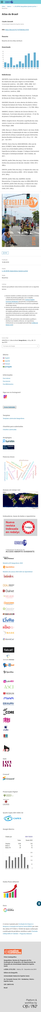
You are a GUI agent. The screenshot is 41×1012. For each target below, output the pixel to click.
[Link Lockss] (6, 805)
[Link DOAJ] (9, 587)
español (7, 361)
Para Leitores (6, 378)
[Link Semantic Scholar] (8, 660)
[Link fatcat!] (8, 652)
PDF (6, 253)
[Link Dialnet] (8, 592)
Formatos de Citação (9, 346)
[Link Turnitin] (8, 442)
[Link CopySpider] (8, 449)
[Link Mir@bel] (8, 667)
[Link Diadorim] (8, 605)
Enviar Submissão (9, 407)
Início (3, 6)
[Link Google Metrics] (18, 870)
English (7, 358)
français (7, 364)
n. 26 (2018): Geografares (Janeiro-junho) (24, 6)
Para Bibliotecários (8, 384)
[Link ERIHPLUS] (8, 705)
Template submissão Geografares (13, 418)
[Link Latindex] (8, 577)
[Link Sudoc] (6, 731)
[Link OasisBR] (8, 610)
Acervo (9, 6)
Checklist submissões (9, 429)
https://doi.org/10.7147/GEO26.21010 (17, 30)
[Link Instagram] (5, 398)
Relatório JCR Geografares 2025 (13, 563)
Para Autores (6, 381)
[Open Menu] (2, 2)
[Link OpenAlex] (8, 673)
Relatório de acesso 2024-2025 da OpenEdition (18, 572)
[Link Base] (8, 635)
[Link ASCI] (8, 689)
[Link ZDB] (6, 723)
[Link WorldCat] (8, 641)
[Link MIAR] (8, 699)
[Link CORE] (8, 715)
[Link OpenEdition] (9, 568)
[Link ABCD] (6, 751)
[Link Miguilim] (8, 598)
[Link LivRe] (8, 622)
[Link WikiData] (6, 739)
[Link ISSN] (7, 766)
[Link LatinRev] (8, 682)
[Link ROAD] (8, 628)
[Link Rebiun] (8, 694)
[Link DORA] (8, 912)
